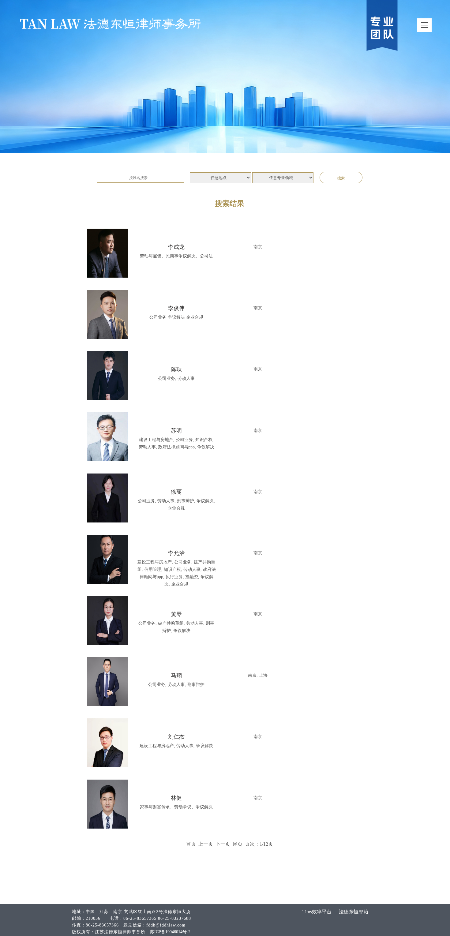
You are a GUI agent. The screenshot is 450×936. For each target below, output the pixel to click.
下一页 (223, 844)
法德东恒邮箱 (353, 911)
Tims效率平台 (317, 911)
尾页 (237, 844)
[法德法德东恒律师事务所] (110, 23)
